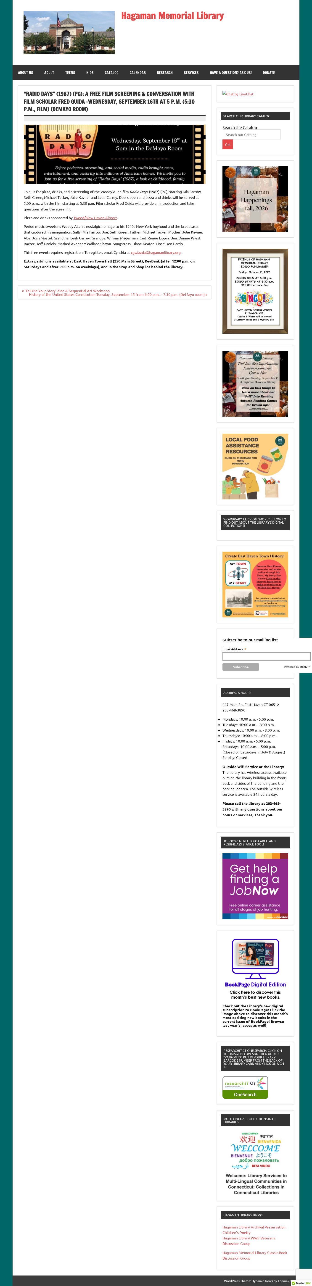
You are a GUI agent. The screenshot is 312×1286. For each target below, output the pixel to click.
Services (191, 72)
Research (165, 72)
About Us (25, 72)
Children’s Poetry (236, 1232)
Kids (90, 72)
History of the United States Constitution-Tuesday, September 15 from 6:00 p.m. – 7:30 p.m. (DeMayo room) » (118, 294)
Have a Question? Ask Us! (231, 72)
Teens (70, 72)
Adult (49, 72)
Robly (303, 667)
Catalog (112, 72)
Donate (269, 72)
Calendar (138, 72)
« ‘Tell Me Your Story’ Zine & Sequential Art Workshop (66, 290)
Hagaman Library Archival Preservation (254, 1227)
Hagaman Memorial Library (172, 15)
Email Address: (234, 649)
